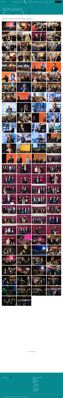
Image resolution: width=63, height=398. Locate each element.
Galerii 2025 (36, 388)
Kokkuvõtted (51, 1)
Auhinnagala (30, 1)
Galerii (46, 1)
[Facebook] (59, 396)
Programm (25, 1)
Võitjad (41, 1)
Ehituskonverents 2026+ (17, 1)
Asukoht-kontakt (36, 1)
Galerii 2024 (36, 389)
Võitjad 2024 (36, 385)
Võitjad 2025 (36, 384)
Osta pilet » (58, 1)
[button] (9, 26)
